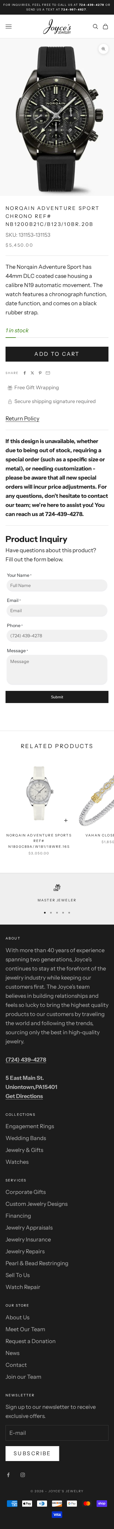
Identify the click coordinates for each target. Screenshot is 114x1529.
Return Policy (22, 418)
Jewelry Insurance (28, 1239)
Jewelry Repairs (25, 1251)
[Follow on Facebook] (8, 1475)
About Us (17, 1317)
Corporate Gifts (26, 1192)
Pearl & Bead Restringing (37, 1263)
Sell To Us (18, 1275)
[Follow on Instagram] (22, 1475)
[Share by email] (48, 373)
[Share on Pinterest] (40, 373)
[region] (57, 893)
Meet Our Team (25, 1329)
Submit (57, 697)
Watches (17, 1162)
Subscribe (32, 1453)
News (12, 1353)
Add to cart (57, 354)
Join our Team (23, 1376)
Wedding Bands (26, 1138)
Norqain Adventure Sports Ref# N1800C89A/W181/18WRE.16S (39, 841)
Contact (16, 1365)
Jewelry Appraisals (29, 1227)
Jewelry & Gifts (24, 1150)
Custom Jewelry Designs (37, 1204)
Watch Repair (23, 1287)
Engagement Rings (30, 1126)
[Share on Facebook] (24, 373)
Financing (18, 1215)
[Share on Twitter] (32, 373)
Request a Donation (31, 1341)
